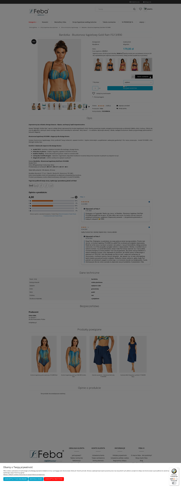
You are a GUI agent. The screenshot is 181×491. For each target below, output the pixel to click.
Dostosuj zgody (36, 479)
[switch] (174, 483)
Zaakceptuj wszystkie (54, 479)
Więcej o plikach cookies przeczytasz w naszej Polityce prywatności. (24, 474)
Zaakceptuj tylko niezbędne (16, 479)
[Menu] (177, 468)
